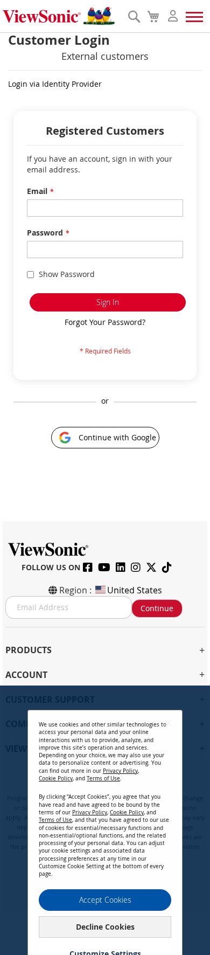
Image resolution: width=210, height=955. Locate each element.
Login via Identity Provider (55, 84)
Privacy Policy (120, 770)
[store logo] (62, 16)
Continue (157, 608)
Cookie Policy (56, 778)
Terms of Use (103, 778)
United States (134, 590)
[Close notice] (168, 722)
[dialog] (105, 820)
